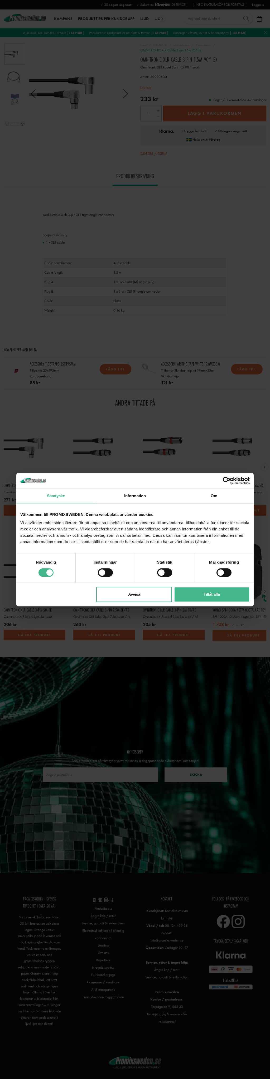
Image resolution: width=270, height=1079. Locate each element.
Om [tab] (214, 496)
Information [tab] (135, 496)
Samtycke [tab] (56, 496)
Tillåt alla (212, 594)
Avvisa (134, 594)
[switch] (105, 572)
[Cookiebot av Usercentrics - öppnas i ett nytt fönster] (227, 481)
